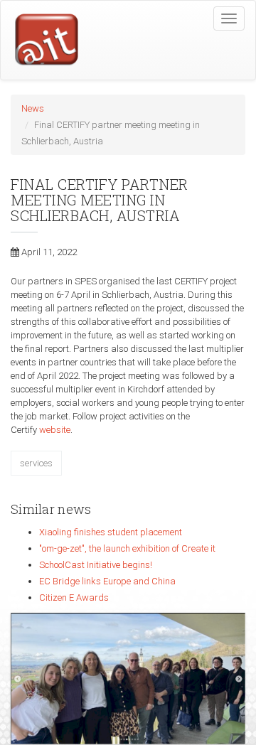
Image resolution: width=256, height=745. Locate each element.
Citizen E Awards (74, 597)
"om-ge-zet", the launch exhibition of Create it (127, 548)
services (36, 463)
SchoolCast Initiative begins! (95, 564)
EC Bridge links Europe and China (107, 581)
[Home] (40, 41)
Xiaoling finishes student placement (110, 532)
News (32, 108)
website (54, 429)
